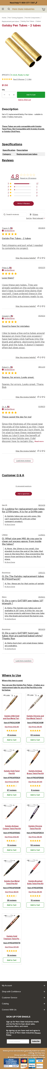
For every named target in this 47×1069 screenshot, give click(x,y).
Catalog (5, 1004)
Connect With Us (9, 1010)
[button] (38, 258)
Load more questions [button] (24, 661)
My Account (7, 986)
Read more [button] (39, 441)
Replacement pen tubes (10, 21)
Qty (3, 90)
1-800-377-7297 (27, 3)
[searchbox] (14, 214)
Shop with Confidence (11, 992)
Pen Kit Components (32, 18)
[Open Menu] (3, 9)
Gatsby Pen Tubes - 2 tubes (31, 21)
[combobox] (35, 218)
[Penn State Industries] (23, 9)
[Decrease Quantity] (4, 95)
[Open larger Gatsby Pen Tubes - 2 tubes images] (23, 49)
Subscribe (36, 1041)
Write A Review (23, 203)
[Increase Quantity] (13, 95)
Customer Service (9, 998)
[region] (23, 183)
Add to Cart (11, 740)
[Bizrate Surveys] (15, 1066)
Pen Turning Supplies (15, 18)
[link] (13, 79)
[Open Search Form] (9, 9)
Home (4, 18)
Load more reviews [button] (23, 460)
